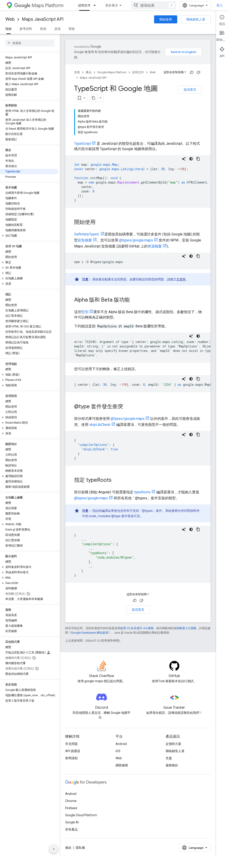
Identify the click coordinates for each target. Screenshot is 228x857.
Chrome (71, 801)
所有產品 (71, 829)
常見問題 (71, 744)
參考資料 (26, 29)
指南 (8, 29)
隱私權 (80, 847)
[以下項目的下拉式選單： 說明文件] (96, 5)
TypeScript (82, 143)
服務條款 (172, 765)
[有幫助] (191, 72)
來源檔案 (155, 246)
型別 (84, 312)
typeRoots (142, 492)
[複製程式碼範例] (198, 158)
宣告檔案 (85, 240)
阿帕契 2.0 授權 (186, 628)
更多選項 (111, 5)
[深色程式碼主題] (191, 158)
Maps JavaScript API (42, 19)
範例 (43, 29)
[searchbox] (30, 43)
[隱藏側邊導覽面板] (53, 849)
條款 (68, 847)
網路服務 (122, 765)
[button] (29, 235)
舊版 (72, 29)
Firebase (71, 808)
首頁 (77, 72)
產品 (89, 72)
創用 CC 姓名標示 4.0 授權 (136, 628)
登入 (219, 5)
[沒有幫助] (198, 72)
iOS (118, 751)
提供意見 (190, 90)
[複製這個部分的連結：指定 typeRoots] (116, 480)
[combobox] (153, 5)
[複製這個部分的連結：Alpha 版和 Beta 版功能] (134, 300)
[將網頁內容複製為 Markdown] (94, 98)
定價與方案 (173, 744)
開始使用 (165, 19)
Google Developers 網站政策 (89, 632)
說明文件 (84, 5)
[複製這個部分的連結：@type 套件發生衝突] (127, 407)
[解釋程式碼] (183, 158)
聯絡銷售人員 (195, 19)
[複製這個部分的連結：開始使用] (100, 222)
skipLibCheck (99, 424)
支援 (169, 758)
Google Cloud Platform (81, 815)
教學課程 (71, 758)
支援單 (181, 279)
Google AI (72, 822)
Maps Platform (47, 5)
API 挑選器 (72, 751)
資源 (57, 29)
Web (10, 19)
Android (121, 744)
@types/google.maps (136, 240)
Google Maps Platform (111, 72)
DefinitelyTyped (87, 234)
